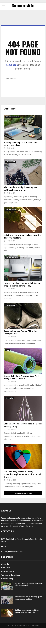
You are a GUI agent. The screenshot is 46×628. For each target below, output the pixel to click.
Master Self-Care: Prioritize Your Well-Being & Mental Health (21, 377)
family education (11, 446)
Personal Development (12, 117)
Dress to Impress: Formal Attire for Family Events (20, 332)
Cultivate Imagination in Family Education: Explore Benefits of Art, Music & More (23, 474)
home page (12, 65)
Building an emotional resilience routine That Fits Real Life (22, 237)
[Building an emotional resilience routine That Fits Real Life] (23, 220)
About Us (5, 564)
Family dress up (10, 161)
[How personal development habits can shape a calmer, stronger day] (23, 268)
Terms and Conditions (10, 575)
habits (7, 350)
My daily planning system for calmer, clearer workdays (21, 144)
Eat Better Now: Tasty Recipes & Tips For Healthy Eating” (23, 425)
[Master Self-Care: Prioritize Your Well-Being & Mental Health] (23, 361)
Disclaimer (5, 568)
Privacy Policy (7, 579)
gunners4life (16, 518)
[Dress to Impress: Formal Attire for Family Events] (23, 316)
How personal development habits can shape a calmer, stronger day (22, 285)
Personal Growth (11, 209)
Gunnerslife (23, 6)
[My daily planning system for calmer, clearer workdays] (23, 127)
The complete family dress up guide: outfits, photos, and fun (21, 189)
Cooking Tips (10, 398)
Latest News (10, 108)
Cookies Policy (7, 571)
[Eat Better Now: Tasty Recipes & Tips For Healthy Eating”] (23, 408)
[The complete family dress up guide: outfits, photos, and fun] (23, 172)
